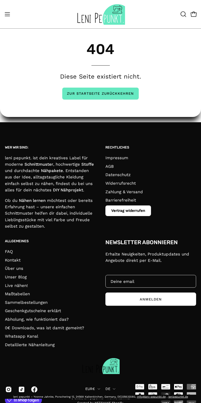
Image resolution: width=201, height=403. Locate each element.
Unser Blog (16, 276)
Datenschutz (118, 174)
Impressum (116, 157)
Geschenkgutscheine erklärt (33, 310)
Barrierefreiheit (120, 199)
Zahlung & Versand (124, 191)
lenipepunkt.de (178, 396)
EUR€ (90, 389)
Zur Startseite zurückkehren (100, 93)
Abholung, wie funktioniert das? (37, 319)
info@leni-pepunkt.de (151, 396)
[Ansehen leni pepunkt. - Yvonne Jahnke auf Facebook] (34, 389)
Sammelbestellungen (26, 302)
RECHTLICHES (117, 147)
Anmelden (151, 299)
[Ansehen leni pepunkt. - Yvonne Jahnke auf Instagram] (8, 389)
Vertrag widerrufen (128, 210)
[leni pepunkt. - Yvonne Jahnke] (100, 14)
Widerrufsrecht (120, 183)
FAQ (9, 251)
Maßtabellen (17, 293)
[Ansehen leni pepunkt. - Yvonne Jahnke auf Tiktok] (21, 389)
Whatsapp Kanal (21, 336)
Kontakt (13, 259)
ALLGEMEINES (17, 241)
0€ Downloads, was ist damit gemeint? (44, 327)
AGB (109, 166)
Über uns (14, 268)
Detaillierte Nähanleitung (30, 344)
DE (108, 389)
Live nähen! (16, 285)
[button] (182, 14)
